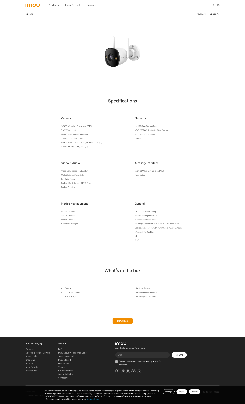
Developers (63, 363)
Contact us (63, 378)
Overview (201, 14)
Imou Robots (32, 367)
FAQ (60, 349)
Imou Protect (72, 5)
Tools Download (66, 356)
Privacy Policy (152, 361)
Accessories (31, 370)
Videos (61, 367)
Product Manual (65, 370)
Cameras (30, 349)
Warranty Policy (65, 374)
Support (91, 5)
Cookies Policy (93, 399)
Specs (213, 14)
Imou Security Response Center (73, 353)
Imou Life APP (64, 360)
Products (53, 5)
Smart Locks (31, 356)
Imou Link (30, 360)
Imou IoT (30, 363)
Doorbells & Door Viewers (38, 353)
